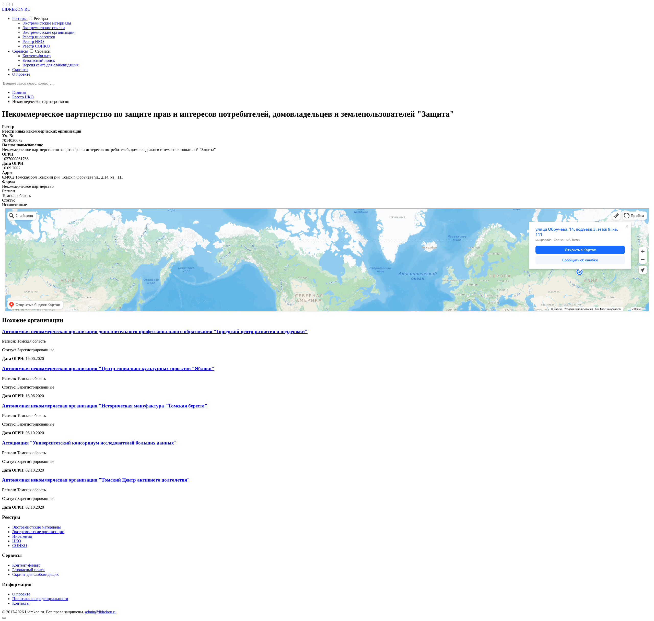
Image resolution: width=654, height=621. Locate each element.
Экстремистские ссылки (43, 28)
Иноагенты (22, 536)
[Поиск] (52, 84)
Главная (19, 92)
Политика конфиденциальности (40, 598)
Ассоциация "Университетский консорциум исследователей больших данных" (89, 443)
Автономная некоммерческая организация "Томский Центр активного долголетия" (96, 480)
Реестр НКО (33, 41)
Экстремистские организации (48, 32)
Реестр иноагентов (38, 37)
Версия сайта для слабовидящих (50, 65)
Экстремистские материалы (46, 23)
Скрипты (20, 69)
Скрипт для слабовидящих (35, 574)
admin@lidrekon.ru (100, 612)
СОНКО (19, 545)
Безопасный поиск (38, 60)
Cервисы (20, 51)
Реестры (20, 18)
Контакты (20, 603)
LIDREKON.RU (16, 9)
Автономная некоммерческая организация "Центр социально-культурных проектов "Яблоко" (108, 368)
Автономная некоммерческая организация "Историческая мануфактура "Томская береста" (104, 405)
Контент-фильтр (36, 56)
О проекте (21, 74)
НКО (16, 541)
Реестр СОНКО (36, 46)
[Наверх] (4, 618)
